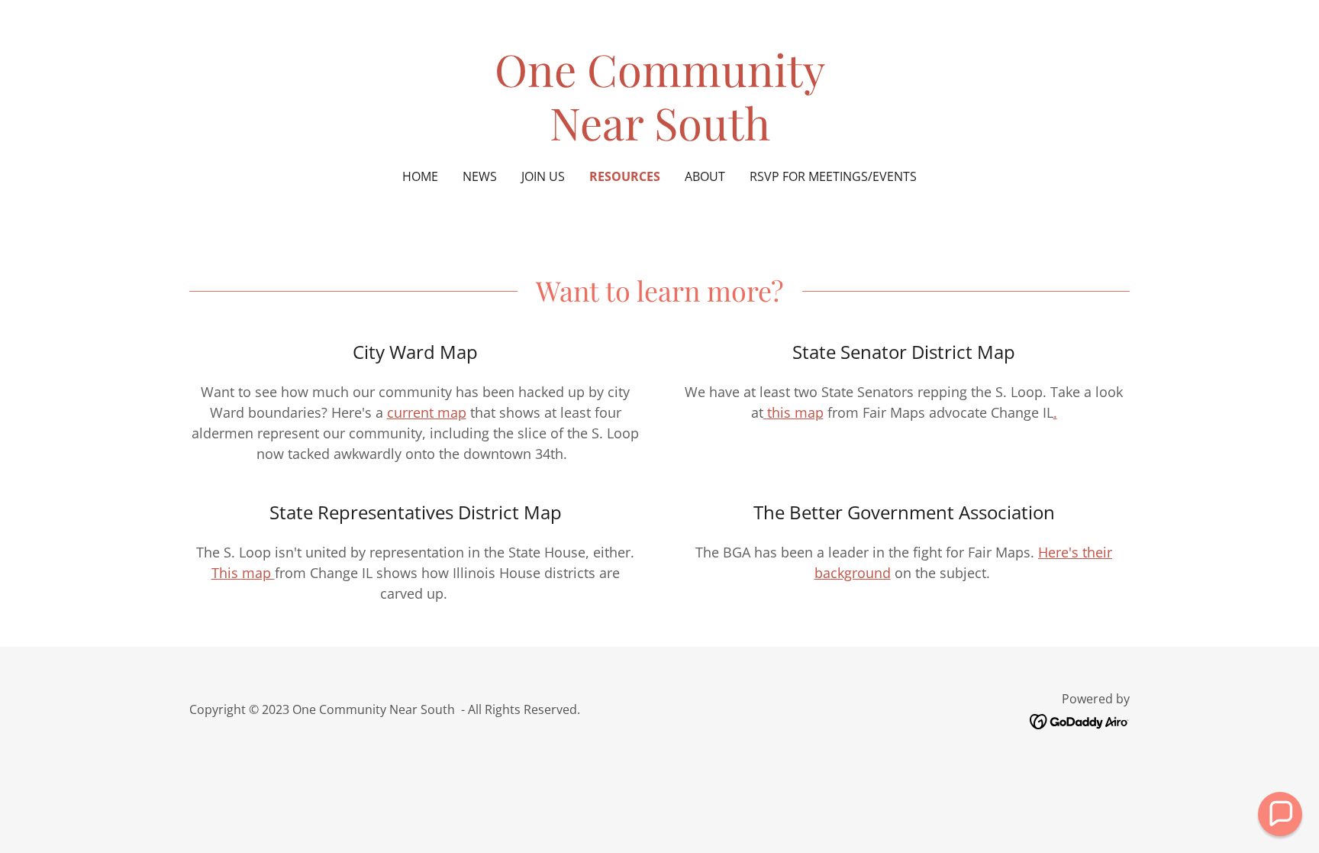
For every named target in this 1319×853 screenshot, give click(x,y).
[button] (1280, 814)
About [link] (705, 176)
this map (795, 412)
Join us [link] (543, 176)
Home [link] (420, 176)
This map (243, 573)
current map (426, 412)
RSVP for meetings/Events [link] (833, 176)
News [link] (480, 176)
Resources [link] (624, 176)
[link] (660, 135)
